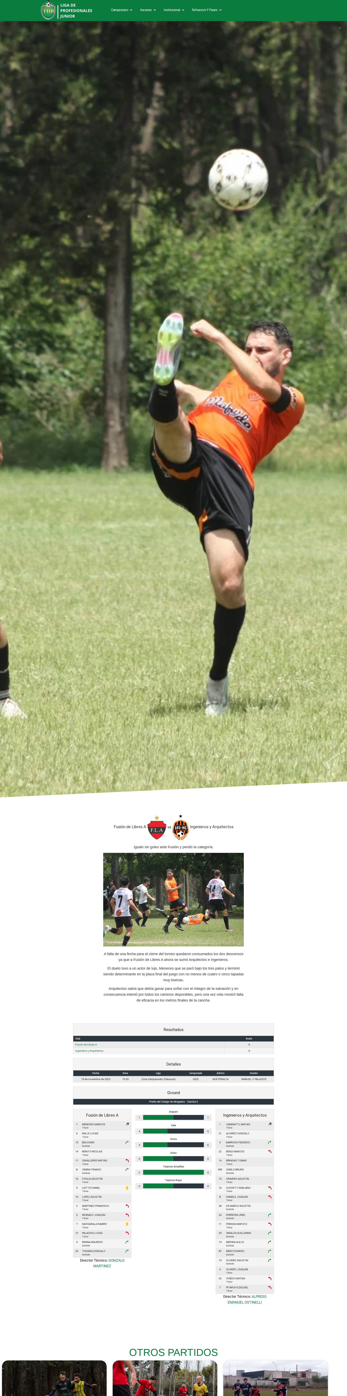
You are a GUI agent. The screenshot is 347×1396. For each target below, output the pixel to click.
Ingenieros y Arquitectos (89, 1050)
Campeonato (119, 10)
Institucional (172, 10)
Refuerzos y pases (204, 10)
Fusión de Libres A (86, 1044)
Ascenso (146, 10)
